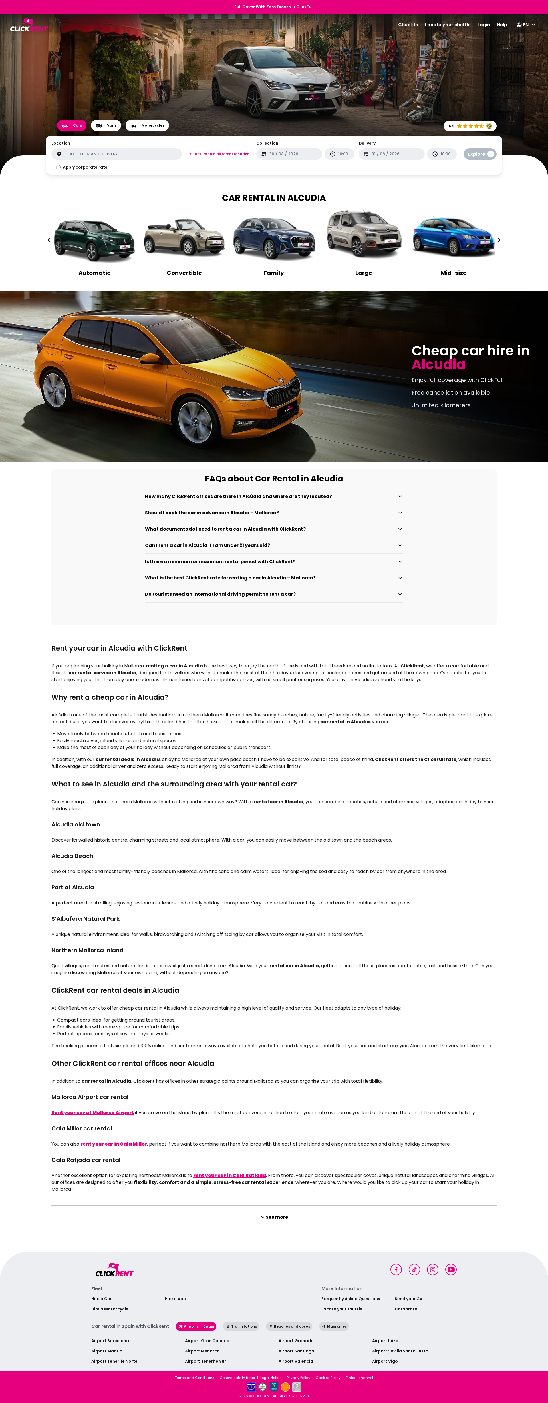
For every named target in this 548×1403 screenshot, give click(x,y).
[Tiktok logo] (414, 1269)
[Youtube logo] (451, 1269)
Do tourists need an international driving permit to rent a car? (220, 594)
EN (526, 24)
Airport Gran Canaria (207, 1341)
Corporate (406, 1309)
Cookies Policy (328, 1378)
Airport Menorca (202, 1351)
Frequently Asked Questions (350, 1299)
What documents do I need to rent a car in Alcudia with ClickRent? (225, 529)
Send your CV (408, 1299)
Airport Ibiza (385, 1341)
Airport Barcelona (110, 1341)
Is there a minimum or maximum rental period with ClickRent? (220, 561)
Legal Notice (270, 1378)
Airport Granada (296, 1341)
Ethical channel (359, 1378)
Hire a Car (101, 1299)
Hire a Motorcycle (109, 1309)
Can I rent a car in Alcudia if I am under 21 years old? (207, 545)
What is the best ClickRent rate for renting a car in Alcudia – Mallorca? (230, 578)
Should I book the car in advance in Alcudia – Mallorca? (212, 512)
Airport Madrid (106, 1351)
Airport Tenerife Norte (114, 1361)
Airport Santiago (296, 1351)
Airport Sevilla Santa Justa (400, 1351)
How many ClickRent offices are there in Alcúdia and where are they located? (238, 496)
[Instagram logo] (432, 1269)
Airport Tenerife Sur (205, 1361)
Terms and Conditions (194, 1378)
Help (502, 24)
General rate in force (237, 1378)
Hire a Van (175, 1299)
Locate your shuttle (448, 24)
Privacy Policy (298, 1378)
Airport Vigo (385, 1361)
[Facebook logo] (396, 1269)
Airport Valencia (296, 1361)
